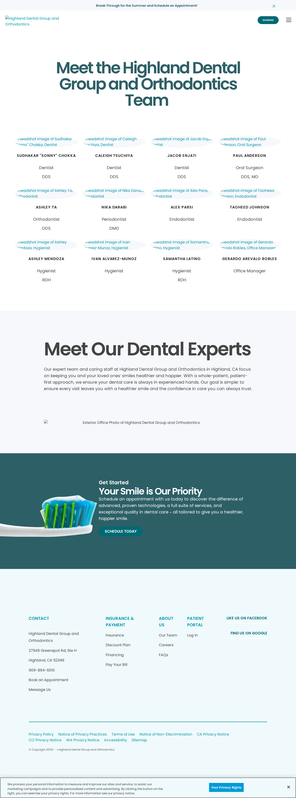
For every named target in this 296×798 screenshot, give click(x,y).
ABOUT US (166, 621)
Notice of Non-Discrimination (165, 734)
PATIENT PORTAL (195, 621)
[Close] (289, 787)
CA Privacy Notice (213, 734)
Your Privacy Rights (226, 787)
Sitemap (139, 740)
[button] (288, 20)
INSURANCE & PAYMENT (120, 621)
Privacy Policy (41, 734)
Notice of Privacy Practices (82, 734)
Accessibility (115, 740)
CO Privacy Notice (45, 740)
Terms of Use (123, 734)
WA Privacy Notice (82, 740)
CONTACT (39, 618)
